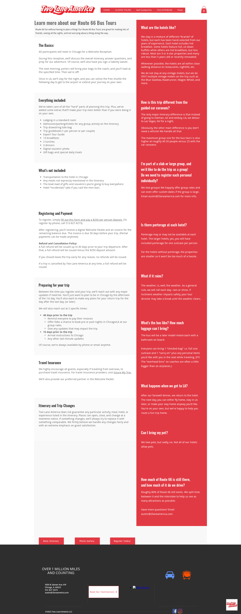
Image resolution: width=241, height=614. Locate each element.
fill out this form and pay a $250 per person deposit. (92, 219)
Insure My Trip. (122, 372)
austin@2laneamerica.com (164, 196)
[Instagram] (180, 611)
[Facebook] (175, 611)
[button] (204, 9)
